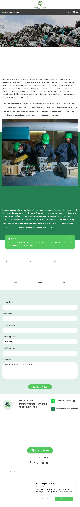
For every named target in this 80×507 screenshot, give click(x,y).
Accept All (64, 499)
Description (6, 360)
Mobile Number (7, 313)
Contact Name (7, 302)
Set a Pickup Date (8, 337)
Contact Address (8, 325)
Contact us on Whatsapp (65, 400)
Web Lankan (65, 471)
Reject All (45, 499)
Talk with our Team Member (67, 408)
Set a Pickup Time (8, 348)
